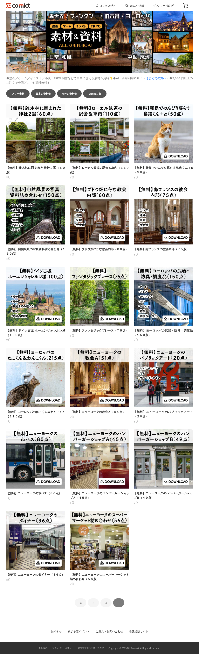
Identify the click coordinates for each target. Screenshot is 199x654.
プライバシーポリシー (62, 648)
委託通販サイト (138, 631)
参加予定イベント (79, 631)
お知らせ (56, 631)
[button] (18, 93)
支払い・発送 (137, 5)
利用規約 (43, 648)
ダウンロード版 (161, 5)
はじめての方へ (108, 5)
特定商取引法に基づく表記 (91, 648)
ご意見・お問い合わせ (109, 631)
